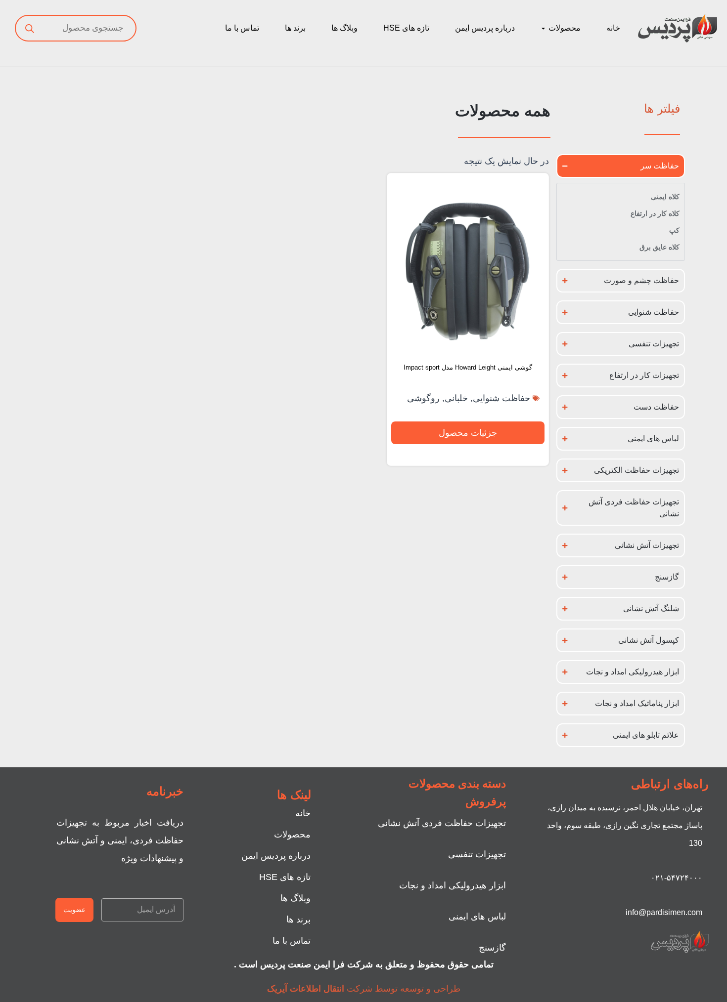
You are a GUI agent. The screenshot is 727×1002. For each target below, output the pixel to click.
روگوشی (423, 398)
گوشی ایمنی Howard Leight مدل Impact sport (468, 367)
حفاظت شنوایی (501, 398)
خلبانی (456, 398)
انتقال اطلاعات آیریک (305, 989)
